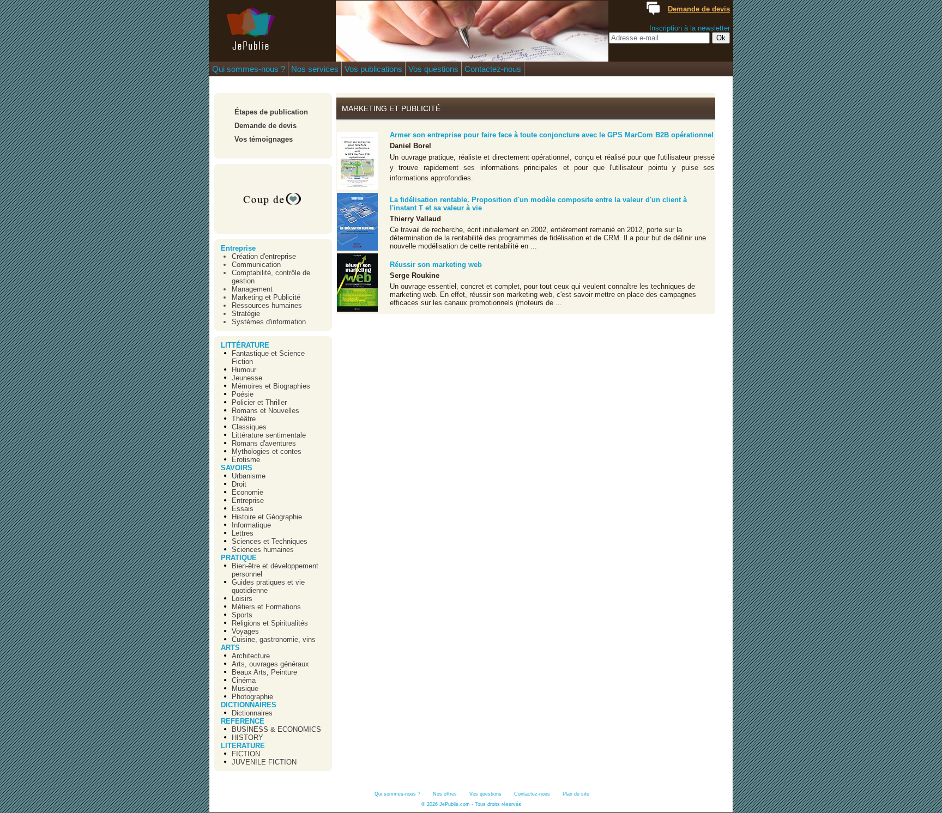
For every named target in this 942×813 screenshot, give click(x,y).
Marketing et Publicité (266, 297)
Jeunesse (247, 378)
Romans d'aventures (264, 443)
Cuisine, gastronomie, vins (274, 639)
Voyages (245, 631)
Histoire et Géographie (267, 517)
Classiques (249, 427)
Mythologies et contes (266, 451)
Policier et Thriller (259, 402)
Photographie (252, 697)
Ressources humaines (267, 305)
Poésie (242, 394)
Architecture (251, 656)
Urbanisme (248, 476)
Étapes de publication (271, 112)
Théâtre (244, 419)
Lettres (242, 533)
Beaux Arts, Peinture (264, 672)
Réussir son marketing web (436, 264)
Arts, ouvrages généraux (270, 664)
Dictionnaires (252, 713)
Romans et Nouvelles (265, 410)
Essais (242, 509)
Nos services (315, 69)
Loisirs (242, 598)
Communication (256, 264)
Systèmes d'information (269, 322)
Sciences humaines (263, 549)
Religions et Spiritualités (270, 623)
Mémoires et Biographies (271, 386)
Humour (244, 370)
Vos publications (373, 69)
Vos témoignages (263, 139)
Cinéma (244, 680)
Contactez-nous (492, 69)
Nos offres (445, 794)
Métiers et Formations (266, 607)
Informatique (251, 525)
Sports (242, 615)
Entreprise (238, 248)
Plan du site (576, 794)
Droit (239, 484)
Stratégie (246, 314)
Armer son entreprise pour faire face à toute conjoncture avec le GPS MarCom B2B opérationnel (552, 135)
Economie (247, 492)
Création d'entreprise (264, 256)
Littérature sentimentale (269, 435)
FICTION (246, 754)
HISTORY (247, 737)
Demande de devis (265, 126)
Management (252, 289)
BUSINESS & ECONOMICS (276, 729)
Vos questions (433, 69)
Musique (245, 688)
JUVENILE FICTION (264, 762)
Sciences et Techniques (269, 541)
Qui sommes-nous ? (248, 69)
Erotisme (246, 460)
